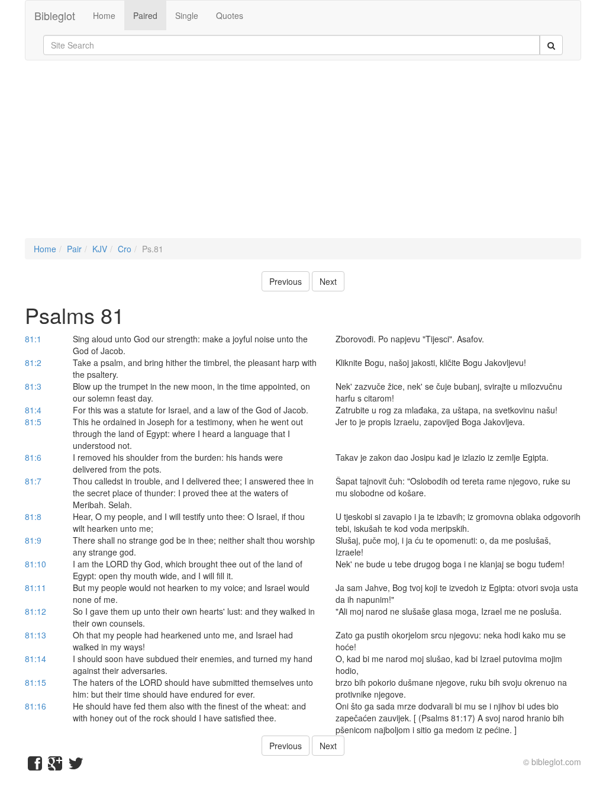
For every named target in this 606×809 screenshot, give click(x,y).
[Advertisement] (303, 155)
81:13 (35, 635)
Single (186, 15)
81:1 (33, 339)
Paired (145, 15)
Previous (285, 281)
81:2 (33, 362)
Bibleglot (54, 15)
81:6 (33, 457)
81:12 (35, 611)
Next (328, 281)
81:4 (33, 410)
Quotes (229, 15)
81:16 (35, 706)
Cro (124, 249)
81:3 (33, 386)
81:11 (35, 587)
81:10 (35, 564)
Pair (74, 249)
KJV (99, 249)
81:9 (33, 540)
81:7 (33, 481)
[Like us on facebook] (35, 766)
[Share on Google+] (55, 766)
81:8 (33, 516)
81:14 (35, 658)
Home (104, 15)
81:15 (35, 682)
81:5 (33, 422)
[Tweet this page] (75, 766)
